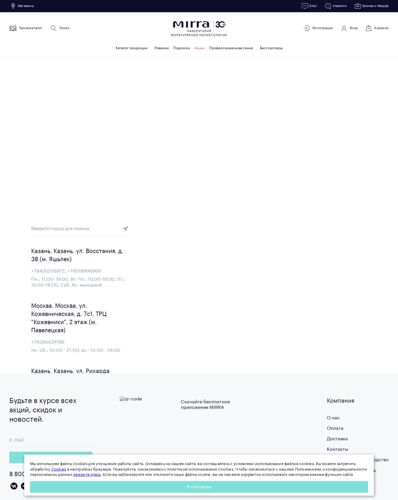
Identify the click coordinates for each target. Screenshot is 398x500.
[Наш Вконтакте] (14, 486)
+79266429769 (47, 342)
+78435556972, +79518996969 (66, 271)
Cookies (58, 469)
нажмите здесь (87, 474)
